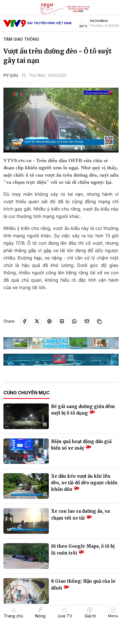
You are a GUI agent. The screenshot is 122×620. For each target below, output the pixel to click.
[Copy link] (99, 321)
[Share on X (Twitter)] (36, 321)
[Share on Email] (86, 321)
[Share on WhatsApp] (74, 321)
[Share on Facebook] (24, 321)
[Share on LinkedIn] (61, 321)
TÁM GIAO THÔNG (21, 39)
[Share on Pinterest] (49, 321)
